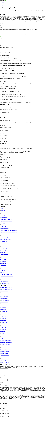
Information (4, 5)
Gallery (3, 3)
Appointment (4, 4)
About (3, 2)
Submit (1, 382)
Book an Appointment (3, 12)
